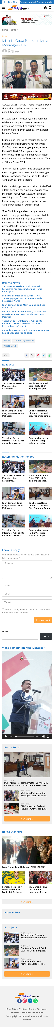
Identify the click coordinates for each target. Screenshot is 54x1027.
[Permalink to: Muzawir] (4, 50)
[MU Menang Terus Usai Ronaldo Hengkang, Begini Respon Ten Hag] (40, 877)
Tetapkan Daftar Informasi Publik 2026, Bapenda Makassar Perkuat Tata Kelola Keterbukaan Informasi (22, 323)
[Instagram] (24, 1001)
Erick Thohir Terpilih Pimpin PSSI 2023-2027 (23, 867)
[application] (27, 695)
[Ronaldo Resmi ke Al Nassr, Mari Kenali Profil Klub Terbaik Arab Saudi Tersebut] (13, 877)
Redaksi (15, 1012)
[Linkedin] (30, 1001)
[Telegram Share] (44, 355)
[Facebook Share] (26, 355)
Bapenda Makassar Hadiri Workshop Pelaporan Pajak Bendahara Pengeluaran (26, 331)
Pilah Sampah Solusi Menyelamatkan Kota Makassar (23, 306)
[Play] (5, 736)
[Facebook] (19, 1001)
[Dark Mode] (45, 7)
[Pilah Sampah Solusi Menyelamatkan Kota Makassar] (13, 401)
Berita (4, 36)
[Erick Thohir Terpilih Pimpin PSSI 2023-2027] (27, 850)
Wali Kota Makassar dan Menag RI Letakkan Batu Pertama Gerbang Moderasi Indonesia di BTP (35, 794)
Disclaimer (42, 1009)
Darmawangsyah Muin (24, 340)
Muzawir (11, 50)
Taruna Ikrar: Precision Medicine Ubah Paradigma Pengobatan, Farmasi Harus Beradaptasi (22, 289)
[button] (27, 695)
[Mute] (43, 736)
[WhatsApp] (35, 1001)
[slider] (24, 736)
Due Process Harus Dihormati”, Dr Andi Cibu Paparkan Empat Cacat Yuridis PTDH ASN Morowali (24, 314)
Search (5, 631)
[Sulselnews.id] (18, 7)
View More (26, 818)
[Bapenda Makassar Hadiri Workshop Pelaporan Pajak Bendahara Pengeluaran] (40, 428)
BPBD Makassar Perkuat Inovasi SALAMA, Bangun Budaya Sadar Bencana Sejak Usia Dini (33, 807)
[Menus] (4, 7)
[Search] (50, 7)
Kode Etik (11, 1009)
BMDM (7, 340)
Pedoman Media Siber (33, 1012)
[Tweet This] (32, 355)
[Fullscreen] (48, 736)
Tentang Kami (26, 1009)
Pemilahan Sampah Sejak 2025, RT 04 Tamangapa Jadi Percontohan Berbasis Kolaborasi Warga (22, 298)
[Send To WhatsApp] (50, 355)
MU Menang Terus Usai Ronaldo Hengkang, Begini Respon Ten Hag (38, 890)
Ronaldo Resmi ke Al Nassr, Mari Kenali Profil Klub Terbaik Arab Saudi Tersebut (12, 890)
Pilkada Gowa (10, 345)
